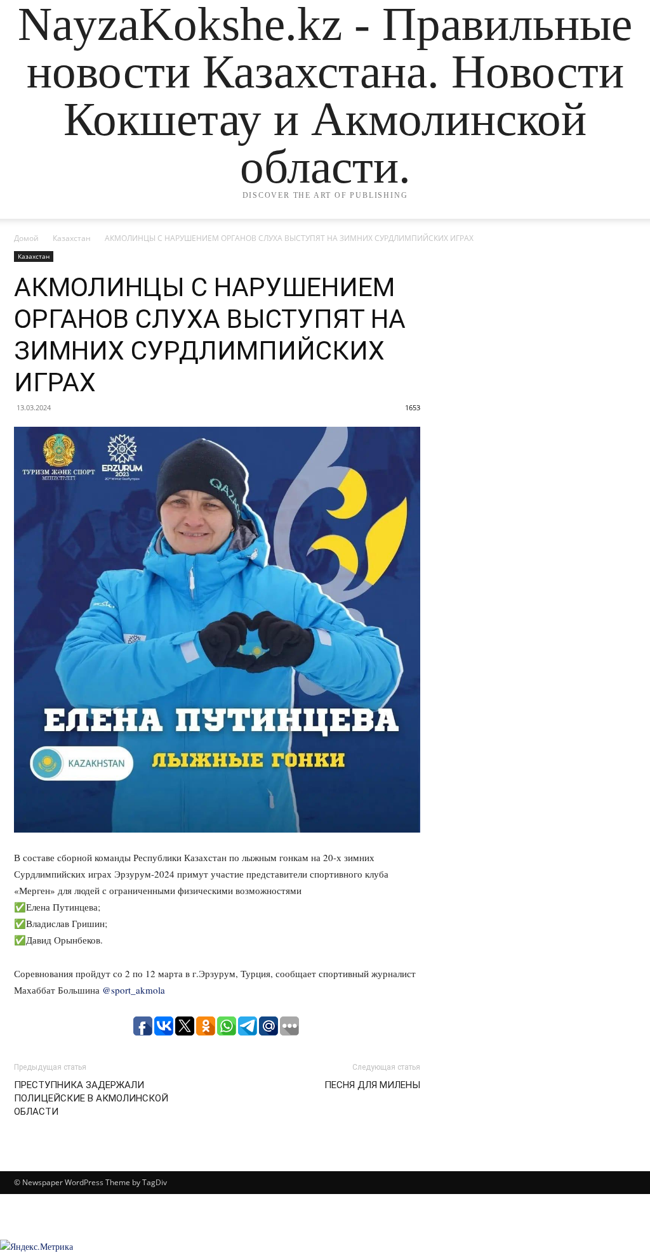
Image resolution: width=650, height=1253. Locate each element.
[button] (621, 222)
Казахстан (72, 238)
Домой (26, 238)
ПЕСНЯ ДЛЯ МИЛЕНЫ (372, 1085)
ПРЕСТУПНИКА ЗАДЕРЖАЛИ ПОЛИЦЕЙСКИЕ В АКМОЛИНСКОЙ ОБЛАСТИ (91, 1098)
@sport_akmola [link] (133, 990)
